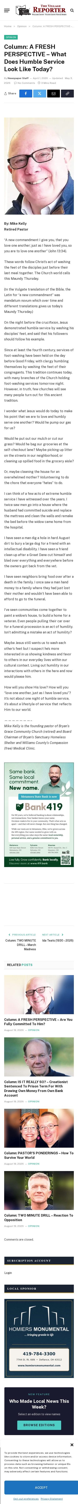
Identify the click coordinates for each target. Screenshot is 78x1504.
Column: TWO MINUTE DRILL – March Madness (20, 945)
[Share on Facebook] (25, 93)
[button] (72, 1445)
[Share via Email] (53, 93)
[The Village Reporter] (41, 10)
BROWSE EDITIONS (39, 1425)
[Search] (71, 10)
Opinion (11, 37)
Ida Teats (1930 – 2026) (57, 940)
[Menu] (7, 10)
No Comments (26, 83)
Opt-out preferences (26, 1498)
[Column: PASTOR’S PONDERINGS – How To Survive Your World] (39, 1128)
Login (8, 1273)
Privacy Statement (52, 1498)
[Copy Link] (67, 93)
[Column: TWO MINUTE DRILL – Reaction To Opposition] (39, 1190)
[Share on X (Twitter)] (39, 93)
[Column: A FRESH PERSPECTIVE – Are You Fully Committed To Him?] (39, 994)
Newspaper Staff (18, 78)
